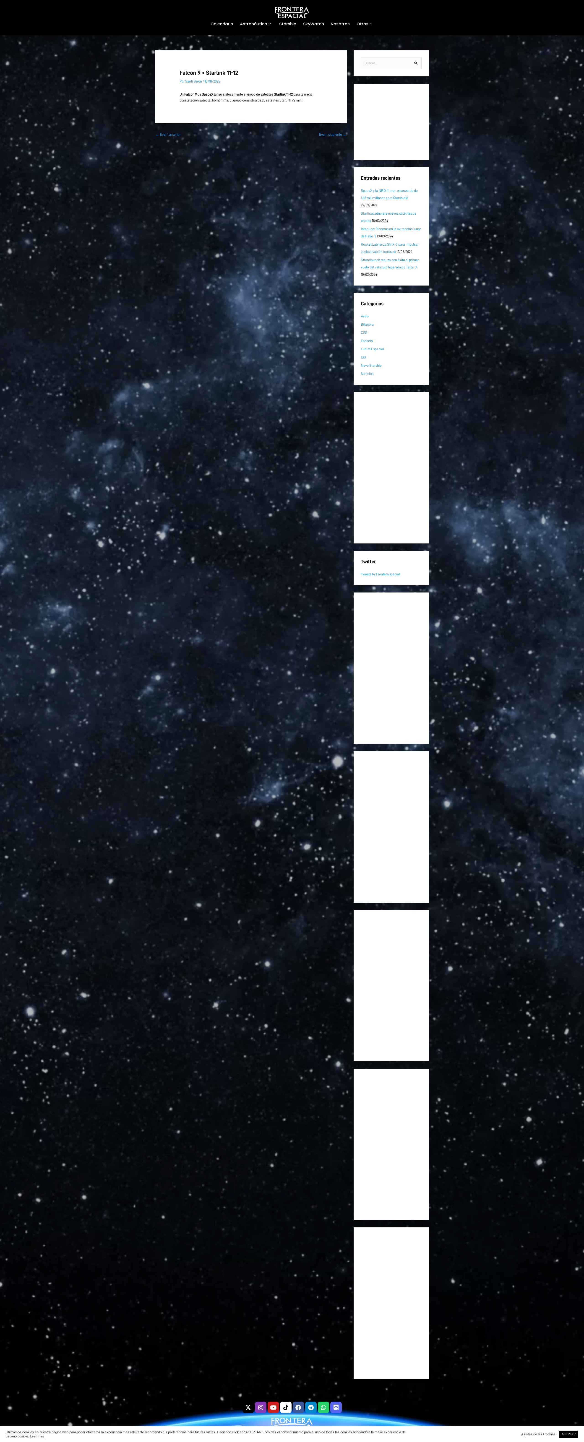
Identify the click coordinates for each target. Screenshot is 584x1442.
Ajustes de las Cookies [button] (538, 1434)
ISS (363, 357)
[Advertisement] (391, 122)
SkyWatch (313, 24)
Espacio (367, 341)
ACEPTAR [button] (569, 1434)
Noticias (367, 374)
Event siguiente (332, 134)
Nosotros (340, 24)
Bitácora (367, 324)
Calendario (222, 24)
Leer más (37, 1436)
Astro (365, 316)
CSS (364, 333)
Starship (287, 24)
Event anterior (168, 134)
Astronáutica (253, 24)
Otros (362, 24)
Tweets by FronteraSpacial (380, 574)
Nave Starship (371, 365)
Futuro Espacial (372, 349)
